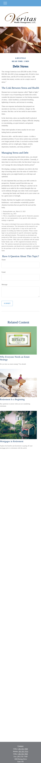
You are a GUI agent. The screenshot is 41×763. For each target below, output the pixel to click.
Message (4, 284)
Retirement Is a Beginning (12, 399)
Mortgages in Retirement (11, 441)
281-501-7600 (23, 749)
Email (3, 272)
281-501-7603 (23, 754)
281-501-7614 (23, 751)
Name (4, 260)
